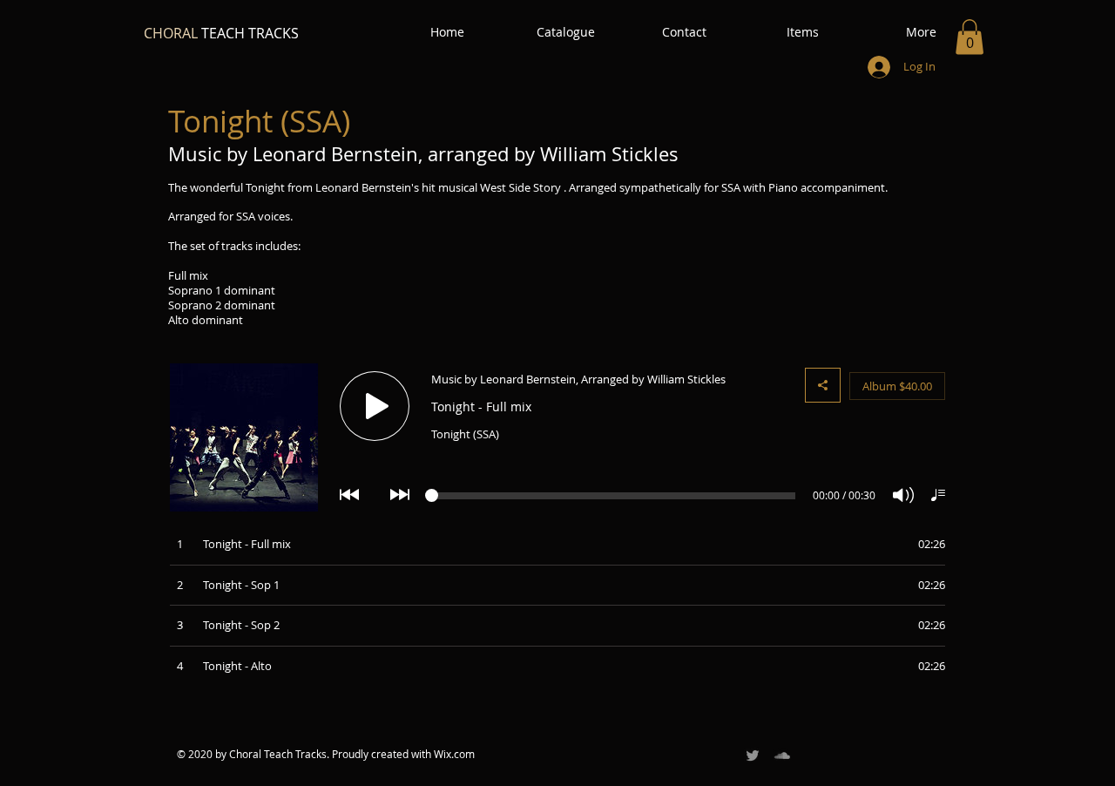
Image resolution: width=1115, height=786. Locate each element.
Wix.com (454, 754)
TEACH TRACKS (221, 33)
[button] (969, 37)
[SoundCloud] (782, 755)
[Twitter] (752, 755)
